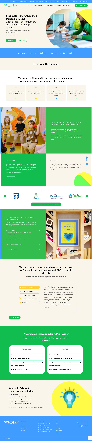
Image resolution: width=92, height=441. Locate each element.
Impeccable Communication (30, 298)
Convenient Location (28, 287)
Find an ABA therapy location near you (18, 407)
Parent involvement (27, 291)
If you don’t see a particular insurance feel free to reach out (46, 204)
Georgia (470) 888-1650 (28, 1)
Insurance (46, 5)
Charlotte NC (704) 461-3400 (54, 1)
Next (87, 164)
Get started (82, 422)
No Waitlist (25, 302)
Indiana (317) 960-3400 (40, 1)
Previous (87, 158)
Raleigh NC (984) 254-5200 (68, 1)
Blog (63, 5)
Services (40, 5)
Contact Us (69, 5)
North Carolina (68, 53)
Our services (11, 178)
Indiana (43, 53)
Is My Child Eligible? (14, 317)
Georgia (33, 53)
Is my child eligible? (81, 5)
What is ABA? (24, 428)
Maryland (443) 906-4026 (82, 1)
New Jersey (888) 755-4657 (15, 1)
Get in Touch (22, 40)
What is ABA (34, 5)
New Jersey (54, 53)
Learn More (11, 40)
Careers (59, 5)
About (27, 5)
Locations (52, 5)
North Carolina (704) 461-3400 (46, 429)
